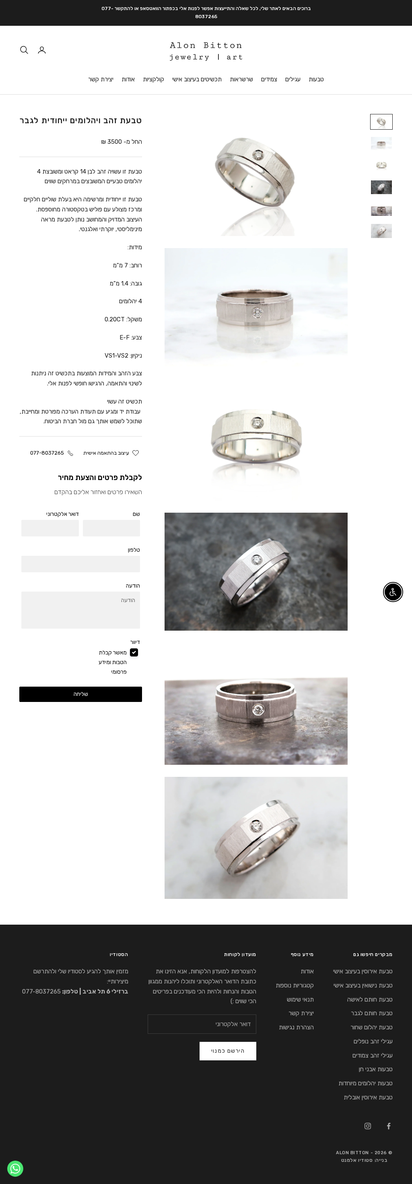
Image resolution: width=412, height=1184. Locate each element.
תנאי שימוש (300, 999)
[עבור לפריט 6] (381, 231)
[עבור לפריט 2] (381, 143)
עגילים (293, 79)
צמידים (269, 79)
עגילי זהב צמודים (372, 1055)
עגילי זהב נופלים (373, 1041)
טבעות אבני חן (376, 1069)
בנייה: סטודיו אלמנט (364, 1160)
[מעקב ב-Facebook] (389, 1126)
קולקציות (153, 79)
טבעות (316, 79)
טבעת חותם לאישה (370, 999)
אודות (128, 79)
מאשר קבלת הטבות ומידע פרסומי (113, 662)
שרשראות (241, 79)
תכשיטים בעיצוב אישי (197, 79)
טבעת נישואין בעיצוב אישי (363, 985)
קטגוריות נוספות (295, 985)
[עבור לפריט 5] (381, 209)
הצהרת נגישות (296, 1027)
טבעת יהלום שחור (371, 1027)
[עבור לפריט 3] (381, 165)
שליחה (81, 694)
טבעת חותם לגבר (372, 1013)
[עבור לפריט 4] (381, 187)
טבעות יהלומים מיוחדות (365, 1083)
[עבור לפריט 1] (381, 122)
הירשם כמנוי (228, 1050)
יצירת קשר (100, 79)
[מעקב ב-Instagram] (368, 1126)
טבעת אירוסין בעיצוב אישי (363, 971)
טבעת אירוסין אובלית (368, 1097)
